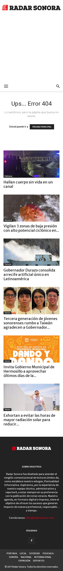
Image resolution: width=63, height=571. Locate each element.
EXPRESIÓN (24, 560)
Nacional (8, 220)
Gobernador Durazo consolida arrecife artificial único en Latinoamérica (29, 274)
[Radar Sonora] (31, 8)
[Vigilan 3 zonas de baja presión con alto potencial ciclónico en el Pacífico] (31, 208)
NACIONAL (26, 557)
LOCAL (23, 553)
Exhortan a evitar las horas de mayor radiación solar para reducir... (29, 419)
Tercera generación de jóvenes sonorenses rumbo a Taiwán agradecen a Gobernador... (30, 323)
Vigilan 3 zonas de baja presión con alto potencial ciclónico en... (31, 228)
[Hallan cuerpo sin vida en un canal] (31, 164)
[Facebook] (31, 540)
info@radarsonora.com (40, 517)
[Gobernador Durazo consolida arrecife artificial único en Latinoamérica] (31, 252)
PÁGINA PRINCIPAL (41, 127)
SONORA (13, 557)
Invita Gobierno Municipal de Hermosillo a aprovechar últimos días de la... (29, 371)
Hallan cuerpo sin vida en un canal (28, 184)
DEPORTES (38, 560)
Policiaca (8, 176)
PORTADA (12, 553)
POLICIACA (48, 553)
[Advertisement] (31, 48)
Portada (8, 264)
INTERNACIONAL (42, 557)
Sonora (7, 313)
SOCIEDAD (34, 553)
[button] (58, 86)
